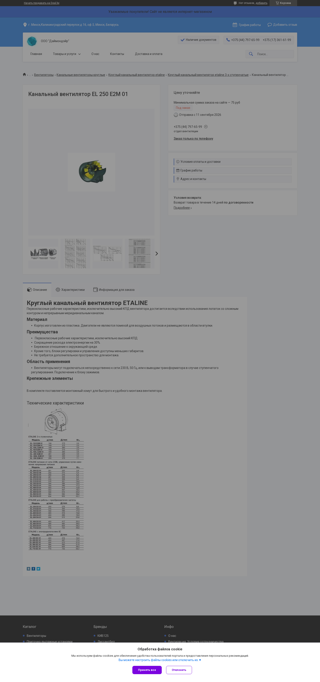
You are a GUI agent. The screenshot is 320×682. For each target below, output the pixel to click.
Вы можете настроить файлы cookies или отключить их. (159, 660)
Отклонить (179, 670)
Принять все (147, 670)
